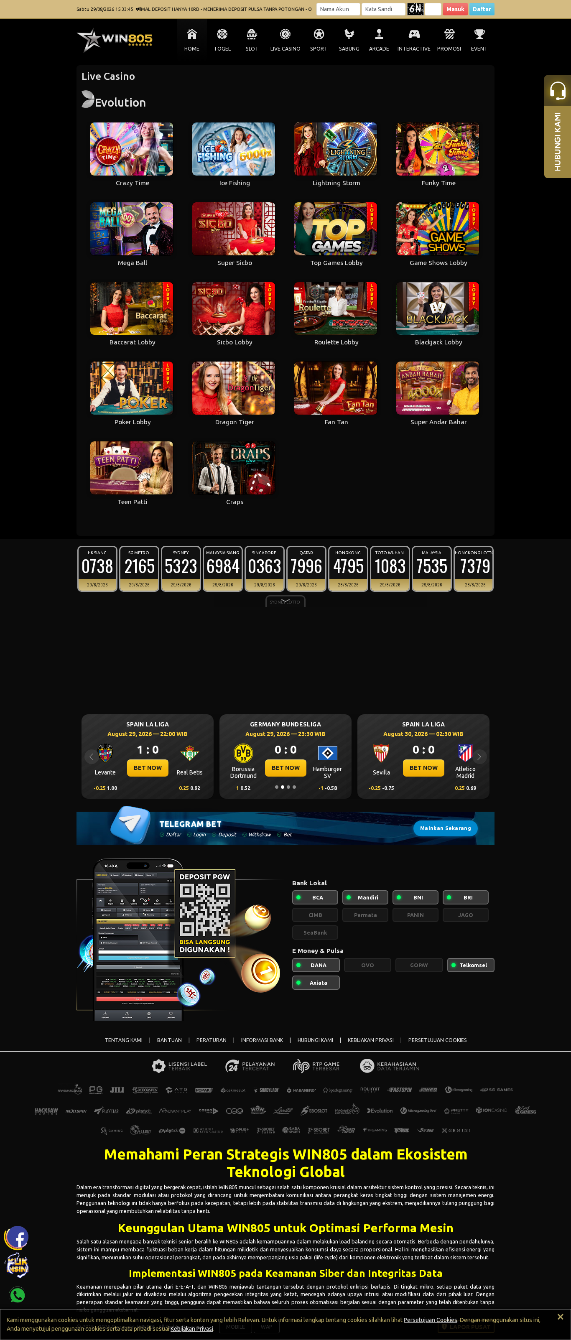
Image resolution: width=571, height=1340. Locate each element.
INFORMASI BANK (262, 1040)
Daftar (482, 9)
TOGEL (222, 48)
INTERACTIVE (414, 48)
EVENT (479, 48)
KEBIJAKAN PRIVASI (371, 1040)
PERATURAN (211, 1040)
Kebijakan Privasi (192, 1328)
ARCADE (379, 48)
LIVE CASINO (285, 48)
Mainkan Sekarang (445, 828)
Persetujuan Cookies (430, 1320)
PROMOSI (449, 48)
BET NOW (148, 767)
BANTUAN (169, 1040)
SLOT (252, 48)
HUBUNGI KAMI (315, 1040)
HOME (191, 48)
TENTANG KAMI (124, 1040)
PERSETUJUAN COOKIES (437, 1040)
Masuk (455, 9)
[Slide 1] (276, 787)
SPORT (319, 48)
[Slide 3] (288, 787)
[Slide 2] (282, 787)
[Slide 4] (294, 787)
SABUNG (349, 48)
